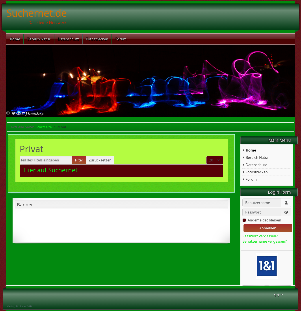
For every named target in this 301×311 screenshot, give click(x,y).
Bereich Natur (38, 39)
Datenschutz (68, 39)
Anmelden (267, 228)
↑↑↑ (278, 294)
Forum (120, 39)
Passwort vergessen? (260, 236)
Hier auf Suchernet (50, 170)
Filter (79, 160)
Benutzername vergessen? (264, 241)
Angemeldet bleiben (264, 220)
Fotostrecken (97, 39)
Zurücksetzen (100, 160)
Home (15, 39)
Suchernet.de (36, 13)
